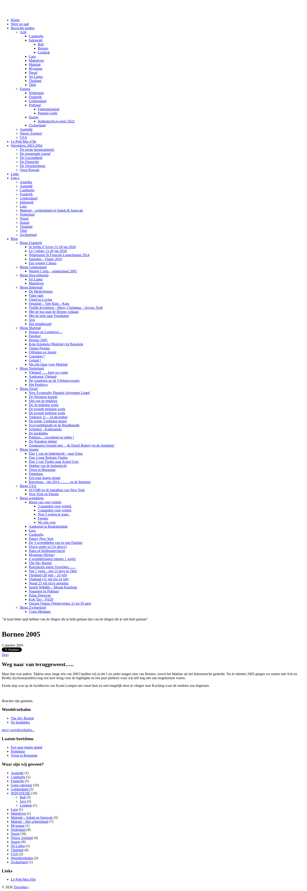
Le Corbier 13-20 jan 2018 (48, 251)
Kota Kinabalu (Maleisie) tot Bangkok (56, 344)
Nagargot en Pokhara (44, 591)
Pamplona (36, 474)
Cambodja (36, 36)
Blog (14, 239)
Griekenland (37, 101)
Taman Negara (39, 348)
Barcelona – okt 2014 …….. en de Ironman (60, 482)
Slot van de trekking (43, 401)
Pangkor (35, 336)
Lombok (44, 52)
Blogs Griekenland (33, 267)
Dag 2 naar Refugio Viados (48, 457)
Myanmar (35, 68)
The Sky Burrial (40, 563)
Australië (26, 129)
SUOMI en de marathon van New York (57, 490)
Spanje (33, 117)
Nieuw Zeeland (31, 133)
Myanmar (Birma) (41, 555)
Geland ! (35, 360)
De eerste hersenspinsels (37, 150)
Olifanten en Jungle (42, 352)
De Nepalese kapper (43, 397)
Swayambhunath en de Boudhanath (54, 425)
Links (15, 174)
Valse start (36, 295)
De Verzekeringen (32, 166)
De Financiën (29, 162)
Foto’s (15, 178)
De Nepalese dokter (43, 441)
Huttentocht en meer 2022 (56, 121)
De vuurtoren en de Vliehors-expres (54, 380)
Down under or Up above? (48, 547)
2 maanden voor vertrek (54, 510)
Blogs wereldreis (32, 498)
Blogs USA (28, 486)
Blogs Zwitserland (33, 607)
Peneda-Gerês (48, 113)
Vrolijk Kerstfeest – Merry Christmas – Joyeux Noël (66, 308)
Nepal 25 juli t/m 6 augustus (49, 583)
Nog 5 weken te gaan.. (54, 514)
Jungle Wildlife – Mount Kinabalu (53, 587)
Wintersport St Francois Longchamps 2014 (59, 255)
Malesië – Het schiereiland (29, 821)
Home (15, 20)
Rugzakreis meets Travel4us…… (52, 567)
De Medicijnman (41, 291)
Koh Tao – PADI (41, 599)
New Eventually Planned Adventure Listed (59, 393)
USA (23, 137)
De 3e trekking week (43, 405)
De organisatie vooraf (35, 154)
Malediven (36, 60)
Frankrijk (35, 97)
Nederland (36, 93)
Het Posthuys (38, 385)
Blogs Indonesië (31, 287)
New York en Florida (44, 494)
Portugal (35, 105)
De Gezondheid (31, 158)
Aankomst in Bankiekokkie (48, 526)
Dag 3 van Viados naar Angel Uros (54, 462)
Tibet (32, 85)
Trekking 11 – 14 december (48, 417)
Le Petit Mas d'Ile (23, 879)
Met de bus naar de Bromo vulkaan (54, 312)
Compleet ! (36, 356)
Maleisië (35, 64)
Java (32, 320)
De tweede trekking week (47, 409)
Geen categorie (21, 785)
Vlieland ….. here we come (48, 372)
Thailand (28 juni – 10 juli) (48, 575)
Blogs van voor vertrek (45, 502)
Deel (5, 655)
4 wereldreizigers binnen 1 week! (52, 559)
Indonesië (35, 40)
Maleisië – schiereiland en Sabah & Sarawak (51, 210)
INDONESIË (20, 793)
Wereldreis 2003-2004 (26, 145)
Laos (32, 56)
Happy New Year (41, 538)
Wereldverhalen (22, 858)
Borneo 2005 (38, 340)
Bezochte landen (22, 28)
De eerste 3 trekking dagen (48, 421)
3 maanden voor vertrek (54, 506)
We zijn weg (47, 522)
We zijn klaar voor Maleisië (48, 364)
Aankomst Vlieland (42, 376)
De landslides (38, 433)
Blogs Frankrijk (31, 243)
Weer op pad (20, 24)
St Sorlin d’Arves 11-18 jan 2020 (52, 247)
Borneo (43, 48)
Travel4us (20, 887)
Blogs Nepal (29, 389)
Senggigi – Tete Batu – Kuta (49, 303)
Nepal (33, 73)
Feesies (43, 518)
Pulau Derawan (40, 595)
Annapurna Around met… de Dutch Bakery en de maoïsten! (71, 445)
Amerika (26, 182)
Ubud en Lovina (40, 299)
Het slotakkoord (40, 324)
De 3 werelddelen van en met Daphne (55, 543)
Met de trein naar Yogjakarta (49, 316)
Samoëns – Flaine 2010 (45, 259)
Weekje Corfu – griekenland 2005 (53, 271)
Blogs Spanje (29, 449)
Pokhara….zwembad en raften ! (51, 437)
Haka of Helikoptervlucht (47, 551)
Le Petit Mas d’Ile (23, 141)
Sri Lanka (36, 77)
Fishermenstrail (48, 109)
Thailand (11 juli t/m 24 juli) (49, 579)
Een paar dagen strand (44, 478)
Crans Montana (40, 611)
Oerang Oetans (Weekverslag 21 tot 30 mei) (60, 603)
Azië (23, 32)
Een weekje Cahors (42, 263)
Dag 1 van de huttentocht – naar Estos (56, 453)
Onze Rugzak (29, 170)
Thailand (35, 81)
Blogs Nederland (32, 368)
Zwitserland (37, 125)
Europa (25, 89)
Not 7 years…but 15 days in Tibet (53, 571)
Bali (41, 44)
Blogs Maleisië (30, 328)
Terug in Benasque (42, 470)
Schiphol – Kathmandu (45, 429)
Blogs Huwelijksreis (34, 275)
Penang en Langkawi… (45, 332)
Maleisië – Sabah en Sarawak (32, 817)
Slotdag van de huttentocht (48, 466)
